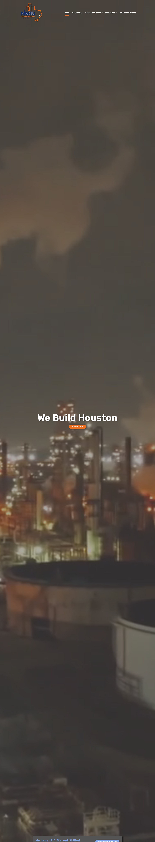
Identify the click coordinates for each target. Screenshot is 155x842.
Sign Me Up (77, 427)
